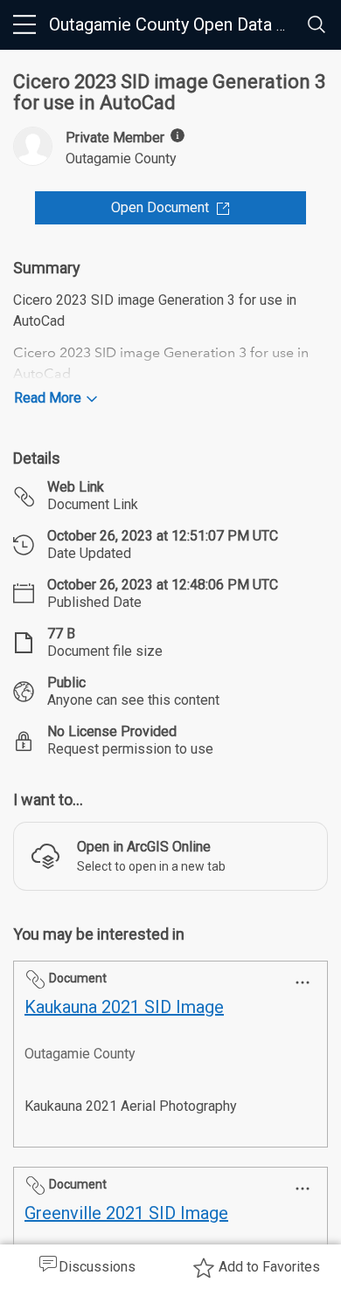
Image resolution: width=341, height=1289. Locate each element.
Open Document (160, 207)
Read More (47, 397)
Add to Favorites (269, 1266)
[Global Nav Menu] (24, 24)
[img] (177, 135)
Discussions (97, 1266)
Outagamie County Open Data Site (178, 24)
